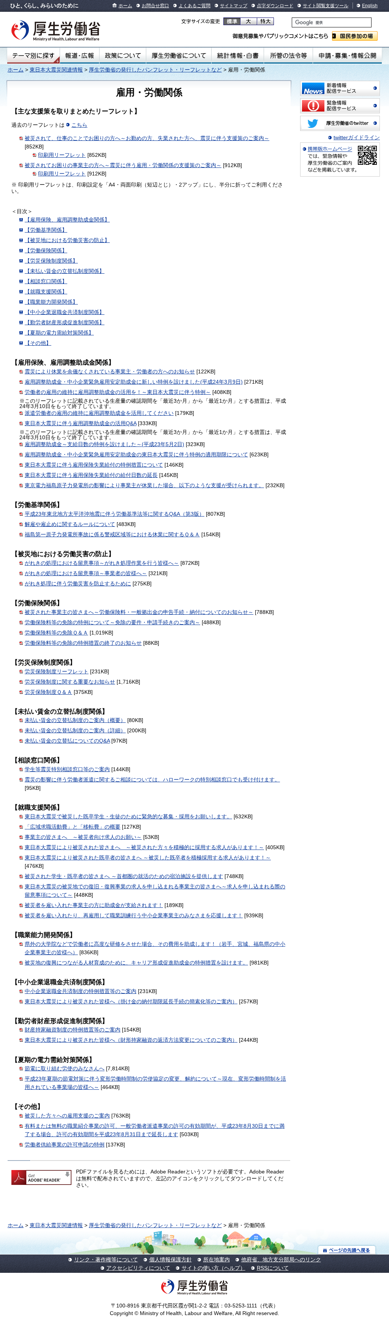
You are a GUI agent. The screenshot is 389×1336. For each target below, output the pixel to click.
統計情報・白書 (238, 56)
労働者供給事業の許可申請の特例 (64, 1144)
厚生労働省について (179, 56)
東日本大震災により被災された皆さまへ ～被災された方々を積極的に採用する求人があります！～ (144, 847)
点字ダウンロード (275, 5)
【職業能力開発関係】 (51, 302)
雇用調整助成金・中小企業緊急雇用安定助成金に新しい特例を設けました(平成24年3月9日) (134, 382)
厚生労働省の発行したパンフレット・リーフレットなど (155, 70)
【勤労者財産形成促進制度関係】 (64, 322)
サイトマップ (233, 5)
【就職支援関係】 (46, 292)
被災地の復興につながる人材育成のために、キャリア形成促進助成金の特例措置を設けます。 (136, 963)
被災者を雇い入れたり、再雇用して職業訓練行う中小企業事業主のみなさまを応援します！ (134, 915)
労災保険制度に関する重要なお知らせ (70, 682)
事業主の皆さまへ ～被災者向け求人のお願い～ (83, 837)
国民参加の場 (355, 36)
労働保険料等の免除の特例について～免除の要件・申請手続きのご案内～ (112, 622)
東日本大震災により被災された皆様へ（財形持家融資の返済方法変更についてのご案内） (131, 1040)
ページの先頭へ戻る (347, 1250)
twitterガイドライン (357, 137)
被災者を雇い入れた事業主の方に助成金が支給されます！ (94, 905)
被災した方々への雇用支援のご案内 (67, 1116)
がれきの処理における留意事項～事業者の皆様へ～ (86, 573)
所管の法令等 (288, 56)
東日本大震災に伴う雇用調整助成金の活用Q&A (80, 423)
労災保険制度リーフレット (57, 671)
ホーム (125, 5)
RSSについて (273, 1268)
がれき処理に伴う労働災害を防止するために (78, 583)
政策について (123, 56)
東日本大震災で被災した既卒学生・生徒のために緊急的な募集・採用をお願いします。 (128, 816)
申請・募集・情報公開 (347, 56)
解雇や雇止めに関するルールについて (70, 524)
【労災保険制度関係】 (51, 261)
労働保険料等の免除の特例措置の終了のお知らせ (83, 643)
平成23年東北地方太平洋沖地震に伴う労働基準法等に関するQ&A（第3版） (114, 514)
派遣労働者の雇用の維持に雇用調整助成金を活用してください (99, 413)
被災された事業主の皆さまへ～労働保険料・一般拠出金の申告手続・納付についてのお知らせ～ (139, 612)
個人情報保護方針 (170, 1259)
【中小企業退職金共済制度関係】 (64, 312)
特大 (265, 21)
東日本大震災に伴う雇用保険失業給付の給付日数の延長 (91, 475)
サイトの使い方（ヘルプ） (213, 1268)
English (370, 5)
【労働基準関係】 (46, 230)
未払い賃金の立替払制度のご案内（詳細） (75, 730)
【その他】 (38, 343)
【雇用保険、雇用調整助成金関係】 (67, 220)
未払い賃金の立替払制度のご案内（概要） (75, 720)
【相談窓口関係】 (46, 281)
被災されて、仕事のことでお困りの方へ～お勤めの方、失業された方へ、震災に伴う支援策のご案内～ (147, 138)
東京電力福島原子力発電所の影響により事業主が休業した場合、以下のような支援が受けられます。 (144, 485)
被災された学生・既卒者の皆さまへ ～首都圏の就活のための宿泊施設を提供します (124, 876)
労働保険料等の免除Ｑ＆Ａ (56, 633)
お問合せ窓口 (155, 5)
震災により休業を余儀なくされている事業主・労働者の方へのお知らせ (110, 371)
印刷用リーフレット (62, 155)
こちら (79, 125)
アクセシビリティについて (138, 1268)
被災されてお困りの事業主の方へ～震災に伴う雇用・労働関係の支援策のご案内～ (123, 165)
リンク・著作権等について (106, 1259)
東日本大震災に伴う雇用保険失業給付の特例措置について (94, 465)
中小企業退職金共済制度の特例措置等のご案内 (80, 991)
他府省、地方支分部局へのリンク (281, 1259)
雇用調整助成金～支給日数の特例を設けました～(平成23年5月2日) (104, 444)
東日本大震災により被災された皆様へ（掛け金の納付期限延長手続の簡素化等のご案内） (131, 1001)
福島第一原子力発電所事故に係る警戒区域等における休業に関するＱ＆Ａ (112, 534)
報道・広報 (79, 56)
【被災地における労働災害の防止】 (67, 240)
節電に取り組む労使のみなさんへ (64, 1068)
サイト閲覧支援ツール (325, 5)
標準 (232, 21)
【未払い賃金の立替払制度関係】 (64, 271)
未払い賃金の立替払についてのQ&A (67, 741)
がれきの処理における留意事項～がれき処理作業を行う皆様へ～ (102, 563)
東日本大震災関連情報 (56, 70)
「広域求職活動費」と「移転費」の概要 (72, 827)
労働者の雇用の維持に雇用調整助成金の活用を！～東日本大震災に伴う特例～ (118, 392)
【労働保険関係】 (46, 250)
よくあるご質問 (194, 5)
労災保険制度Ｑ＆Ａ (48, 692)
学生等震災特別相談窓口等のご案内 (67, 769)
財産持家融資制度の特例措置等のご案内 (72, 1030)
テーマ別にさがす (33, 55)
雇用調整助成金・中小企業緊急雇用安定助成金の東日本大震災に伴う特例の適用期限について (136, 454)
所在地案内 (216, 1259)
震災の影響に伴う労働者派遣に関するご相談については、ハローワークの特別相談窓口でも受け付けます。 (152, 779)
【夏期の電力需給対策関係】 (59, 333)
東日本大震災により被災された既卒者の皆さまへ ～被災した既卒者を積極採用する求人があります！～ (148, 858)
